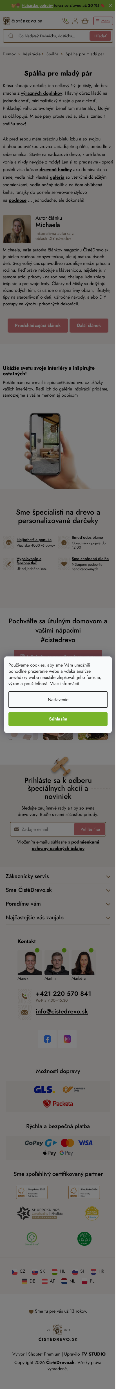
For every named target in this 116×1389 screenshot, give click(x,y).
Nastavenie (58, 699)
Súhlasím (58, 719)
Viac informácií (64, 683)
